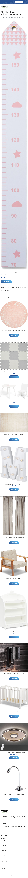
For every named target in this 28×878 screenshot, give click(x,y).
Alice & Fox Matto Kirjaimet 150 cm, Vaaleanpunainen (14, 330)
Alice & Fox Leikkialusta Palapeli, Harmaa (14, 371)
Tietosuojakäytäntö (5, 866)
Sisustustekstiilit (4, 845)
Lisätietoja (6, 281)
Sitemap (3, 868)
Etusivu (2, 16)
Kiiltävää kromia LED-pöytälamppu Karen (14, 794)
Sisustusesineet (4, 843)
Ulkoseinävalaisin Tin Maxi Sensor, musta (14, 673)
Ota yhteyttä (4, 861)
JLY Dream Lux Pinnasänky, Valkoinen (14, 711)
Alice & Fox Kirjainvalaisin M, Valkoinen (14, 484)
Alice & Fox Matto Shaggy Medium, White (14, 434)
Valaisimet (3, 850)
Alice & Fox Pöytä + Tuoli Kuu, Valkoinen (14, 401)
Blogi (2, 858)
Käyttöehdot (4, 863)
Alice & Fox (15, 272)
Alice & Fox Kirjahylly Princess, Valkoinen (14, 632)
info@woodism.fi (5, 830)
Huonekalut (3, 838)
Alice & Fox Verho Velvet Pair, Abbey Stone (14, 537)
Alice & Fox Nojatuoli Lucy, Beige (14, 578)
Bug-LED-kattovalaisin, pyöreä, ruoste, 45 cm (14, 752)
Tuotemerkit (9, 272)
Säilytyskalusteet (5, 840)
